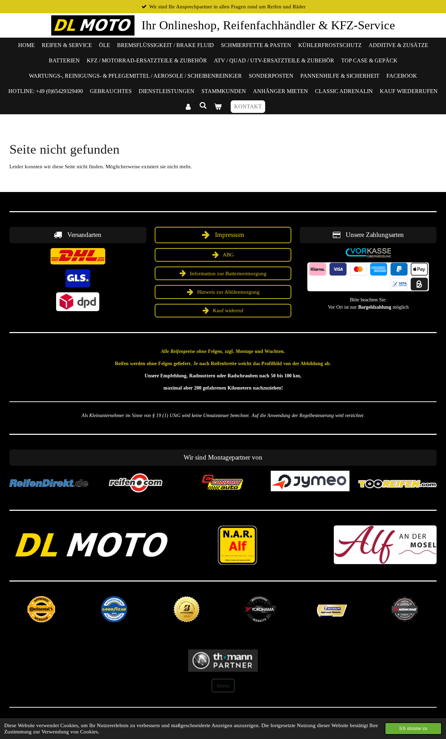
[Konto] (188, 106)
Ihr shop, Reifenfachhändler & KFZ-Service (268, 25)
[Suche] (202, 105)
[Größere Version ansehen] (78, 256)
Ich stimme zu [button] (413, 728)
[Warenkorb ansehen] (217, 106)
